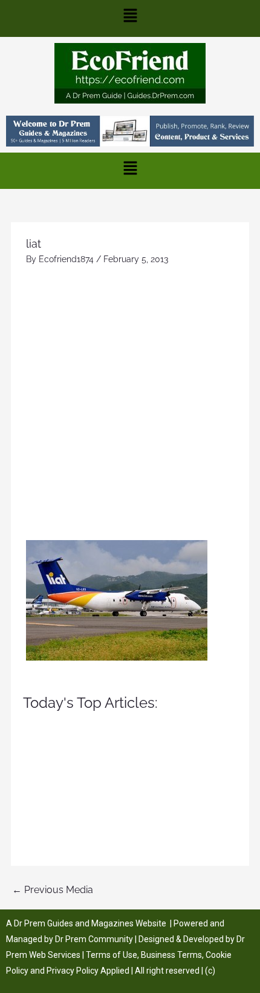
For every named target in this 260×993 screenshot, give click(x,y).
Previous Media (52, 890)
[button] (130, 18)
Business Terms (171, 955)
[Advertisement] (130, 404)
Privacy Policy (73, 970)
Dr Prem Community (94, 939)
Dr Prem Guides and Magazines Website (90, 923)
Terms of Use (111, 955)
